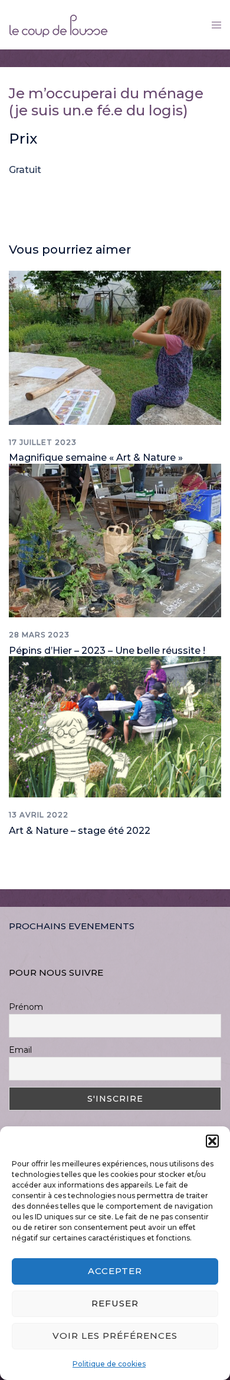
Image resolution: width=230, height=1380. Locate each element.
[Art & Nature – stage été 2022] (115, 725)
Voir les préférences (115, 1335)
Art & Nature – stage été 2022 (79, 830)
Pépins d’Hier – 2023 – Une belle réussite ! (107, 650)
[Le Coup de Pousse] (58, 23)
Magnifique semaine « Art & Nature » (96, 457)
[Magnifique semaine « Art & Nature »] (115, 347)
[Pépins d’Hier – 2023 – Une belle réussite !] (115, 540)
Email (20, 1050)
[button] (212, 1141)
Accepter (115, 1270)
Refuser (115, 1303)
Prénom (26, 1007)
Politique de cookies (109, 1363)
